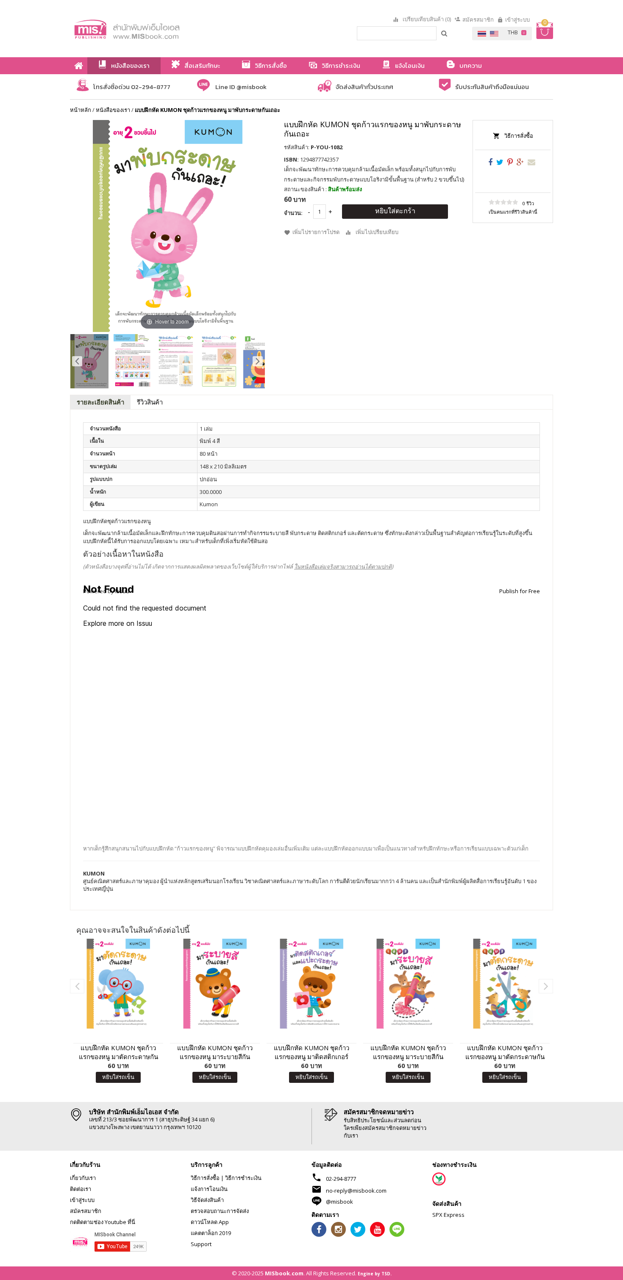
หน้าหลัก (80, 110)
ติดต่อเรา (80, 1189)
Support (201, 1244)
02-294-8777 (341, 1178)
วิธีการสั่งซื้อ (518, 135)
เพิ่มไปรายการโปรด (315, 232)
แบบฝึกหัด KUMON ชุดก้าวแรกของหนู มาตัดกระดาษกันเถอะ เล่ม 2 (505, 1052)
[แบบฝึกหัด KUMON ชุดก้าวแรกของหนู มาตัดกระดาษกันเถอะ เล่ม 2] (505, 984)
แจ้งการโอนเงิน (209, 1189)
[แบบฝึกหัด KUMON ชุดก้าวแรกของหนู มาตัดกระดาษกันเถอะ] (118, 984)
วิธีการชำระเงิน (243, 1178)
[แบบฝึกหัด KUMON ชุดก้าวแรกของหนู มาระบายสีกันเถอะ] (215, 984)
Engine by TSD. (375, 1274)
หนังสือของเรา (113, 110)
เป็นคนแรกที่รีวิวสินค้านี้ (513, 212)
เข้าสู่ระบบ (517, 19)
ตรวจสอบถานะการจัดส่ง (220, 1211)
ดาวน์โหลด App (210, 1222)
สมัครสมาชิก (478, 19)
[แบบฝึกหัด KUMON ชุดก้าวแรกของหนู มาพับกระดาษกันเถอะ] (89, 361)
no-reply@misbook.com (356, 1190)
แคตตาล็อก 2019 (211, 1233)
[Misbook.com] (150, 28)
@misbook (339, 1201)
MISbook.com (284, 1273)
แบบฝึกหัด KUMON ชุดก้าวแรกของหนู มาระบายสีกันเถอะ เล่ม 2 (408, 1052)
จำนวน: (293, 213)
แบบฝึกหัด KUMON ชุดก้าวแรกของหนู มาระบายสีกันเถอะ (215, 1052)
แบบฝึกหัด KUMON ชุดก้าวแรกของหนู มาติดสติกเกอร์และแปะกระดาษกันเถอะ (311, 1052)
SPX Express (448, 1215)
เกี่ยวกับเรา (83, 1178)
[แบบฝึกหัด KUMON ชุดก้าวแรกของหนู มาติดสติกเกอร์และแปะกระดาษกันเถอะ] (311, 984)
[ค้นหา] (445, 33)
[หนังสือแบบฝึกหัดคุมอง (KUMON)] (408, 984)
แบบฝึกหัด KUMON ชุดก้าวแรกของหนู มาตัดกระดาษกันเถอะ (118, 1052)
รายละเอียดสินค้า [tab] (100, 402)
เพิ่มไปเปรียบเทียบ (377, 232)
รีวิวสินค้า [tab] (150, 402)
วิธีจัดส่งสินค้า (207, 1200)
